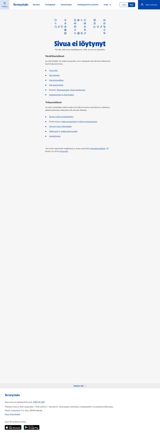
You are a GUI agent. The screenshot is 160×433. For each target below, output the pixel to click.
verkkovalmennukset (69, 131)
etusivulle (64, 151)
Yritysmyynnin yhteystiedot (60, 126)
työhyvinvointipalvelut (88, 121)
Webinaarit (53, 131)
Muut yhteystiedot (12, 414)
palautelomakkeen (99, 148)
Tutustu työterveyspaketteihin (61, 116)
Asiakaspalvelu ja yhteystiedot (61, 95)
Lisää (106, 4)
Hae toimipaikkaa (56, 80)
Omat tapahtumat (77, 90)
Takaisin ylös (79, 386)
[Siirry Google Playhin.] (31, 427)
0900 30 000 (38, 402)
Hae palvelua (54, 75)
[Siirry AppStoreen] (13, 427)
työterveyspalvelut (68, 121)
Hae (131, 5)
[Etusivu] (20, 4)
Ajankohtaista (54, 136)
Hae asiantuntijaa (56, 85)
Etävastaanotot (63, 90)
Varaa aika (53, 70)
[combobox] (127, 4)
